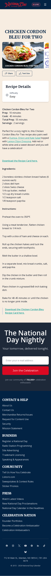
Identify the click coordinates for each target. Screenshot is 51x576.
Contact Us (8, 410)
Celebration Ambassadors (16, 530)
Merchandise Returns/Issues (17, 414)
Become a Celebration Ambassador (21, 525)
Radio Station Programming (17, 445)
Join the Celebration (25, 370)
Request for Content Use (15, 419)
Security (6, 423)
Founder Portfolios (12, 521)
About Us (7, 405)
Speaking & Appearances (15, 459)
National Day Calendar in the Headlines (23, 508)
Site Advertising (10, 450)
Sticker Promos (10, 486)
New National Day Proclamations (19, 503)
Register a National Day (14, 441)
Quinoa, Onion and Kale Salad (25, 137)
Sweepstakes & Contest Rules (18, 481)
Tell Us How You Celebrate (16, 472)
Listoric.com (8, 477)
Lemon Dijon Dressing (19, 141)
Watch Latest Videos (13, 499)
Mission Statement (12, 428)
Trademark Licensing (13, 455)
